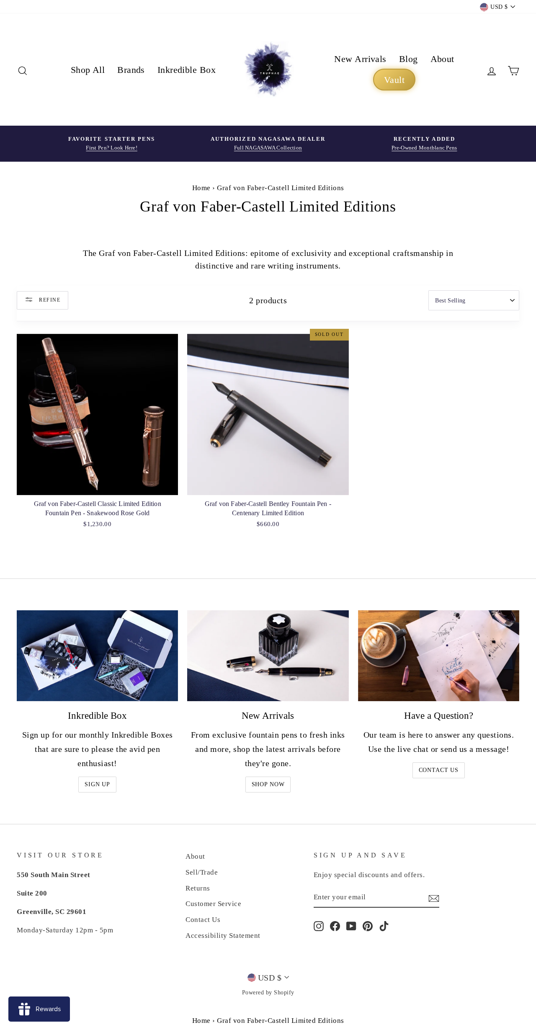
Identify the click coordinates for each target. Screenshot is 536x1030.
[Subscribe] (433, 897)
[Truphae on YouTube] (351, 925)
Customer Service (213, 904)
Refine (48, 299)
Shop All (88, 70)
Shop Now (268, 784)
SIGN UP (97, 784)
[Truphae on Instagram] (319, 925)
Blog (408, 59)
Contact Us (439, 770)
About (442, 59)
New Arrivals (360, 59)
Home (201, 188)
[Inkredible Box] (97, 655)
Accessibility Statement (223, 936)
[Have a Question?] (438, 655)
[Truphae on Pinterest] (368, 925)
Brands (131, 70)
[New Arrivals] (267, 655)
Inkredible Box (186, 70)
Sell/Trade (202, 872)
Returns (198, 888)
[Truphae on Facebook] (335, 925)
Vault (394, 80)
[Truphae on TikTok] (384, 925)
